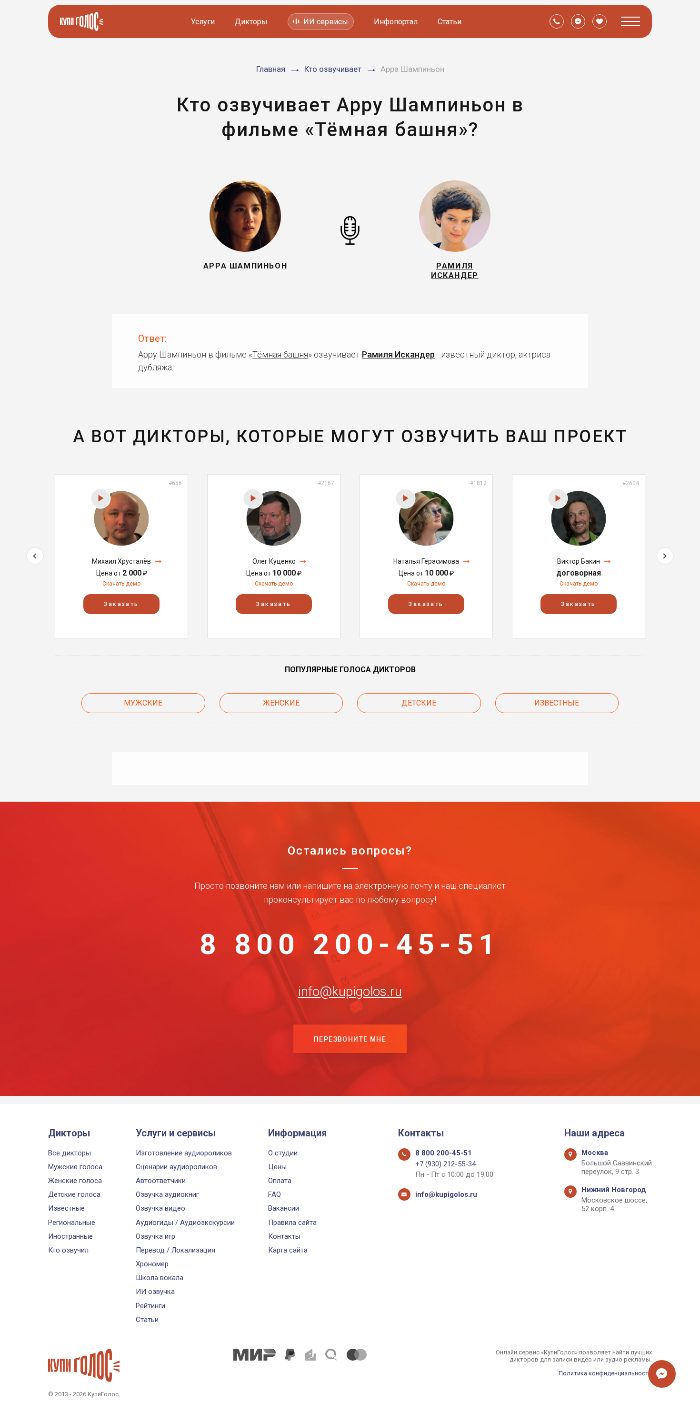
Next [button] (665, 556)
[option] (121, 556)
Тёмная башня (280, 354)
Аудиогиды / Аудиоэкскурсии (185, 1222)
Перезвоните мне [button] (350, 1039)
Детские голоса (74, 1194)
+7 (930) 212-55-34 (445, 1164)
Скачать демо (121, 583)
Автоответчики (161, 1180)
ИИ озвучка (155, 1291)
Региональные (71, 1222)
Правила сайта (292, 1222)
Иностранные (70, 1236)
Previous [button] (35, 556)
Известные (556, 702)
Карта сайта (288, 1250)
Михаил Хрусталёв (121, 561)
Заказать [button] (121, 604)
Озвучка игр (155, 1236)
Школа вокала (159, 1277)
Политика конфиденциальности (605, 1373)
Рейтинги (150, 1306)
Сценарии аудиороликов (176, 1167)
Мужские (143, 702)
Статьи (449, 21)
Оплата (279, 1180)
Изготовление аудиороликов (184, 1153)
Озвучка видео (160, 1208)
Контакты (284, 1236)
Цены (277, 1167)
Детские (418, 702)
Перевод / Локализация (175, 1250)
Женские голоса (75, 1180)
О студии (283, 1153)
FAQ (274, 1194)
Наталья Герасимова (426, 561)
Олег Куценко (274, 561)
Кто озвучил (68, 1250)
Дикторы (251, 21)
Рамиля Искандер (398, 354)
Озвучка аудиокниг (167, 1194)
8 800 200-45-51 (350, 944)
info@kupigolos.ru (350, 991)
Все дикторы (69, 1153)
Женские (281, 702)
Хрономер (152, 1264)
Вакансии (283, 1208)
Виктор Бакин (578, 561)
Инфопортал (396, 21)
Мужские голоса (75, 1167)
